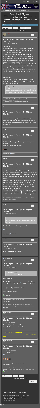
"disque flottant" (22, 282)
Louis (8, 33)
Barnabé (5, 158)
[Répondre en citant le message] (32, 35)
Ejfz (4, 106)
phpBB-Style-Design (21, 397)
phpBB (11, 395)
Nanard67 (14, 22)
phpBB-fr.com (12, 398)
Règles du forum (7, 24)
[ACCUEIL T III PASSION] (20, 5)
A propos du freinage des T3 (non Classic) (19, 20)
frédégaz (9, 312)
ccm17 (4, 129)
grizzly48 (9, 258)
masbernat (5, 238)
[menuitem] (6, 1)
